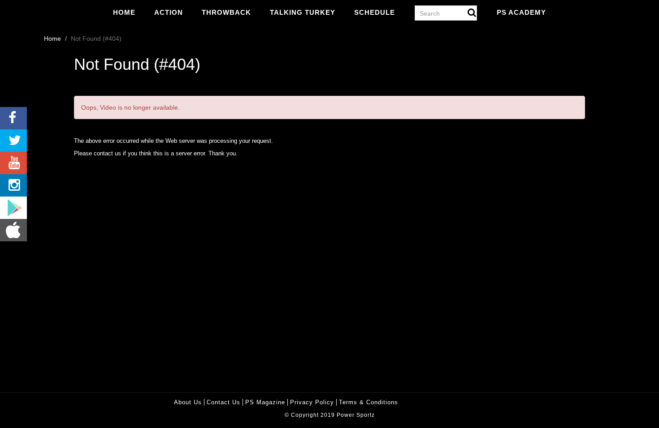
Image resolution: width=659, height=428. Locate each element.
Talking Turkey (302, 12)
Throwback (226, 12)
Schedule (374, 12)
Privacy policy (312, 402)
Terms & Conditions (368, 402)
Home (124, 12)
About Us (188, 402)
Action (168, 12)
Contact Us (223, 402)
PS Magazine (265, 402)
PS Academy (521, 12)
